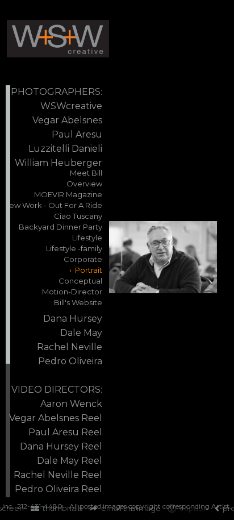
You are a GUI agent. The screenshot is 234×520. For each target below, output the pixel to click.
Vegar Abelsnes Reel (55, 418)
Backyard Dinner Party (60, 226)
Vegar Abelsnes (67, 120)
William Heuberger (58, 162)
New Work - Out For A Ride (52, 205)
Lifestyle (87, 237)
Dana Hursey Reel (61, 446)
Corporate (83, 259)
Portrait (88, 269)
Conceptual (80, 280)
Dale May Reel (69, 460)
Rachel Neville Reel (58, 474)
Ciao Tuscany (78, 216)
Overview (84, 183)
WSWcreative (71, 106)
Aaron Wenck (71, 403)
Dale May (81, 332)
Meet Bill (86, 172)
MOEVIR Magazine (68, 194)
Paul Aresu (77, 134)
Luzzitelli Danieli (65, 148)
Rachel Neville (69, 347)
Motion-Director (72, 291)
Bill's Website (78, 302)
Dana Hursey (72, 318)
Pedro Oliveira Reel (58, 489)
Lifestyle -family (74, 248)
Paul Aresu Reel (65, 432)
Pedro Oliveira (70, 361)
